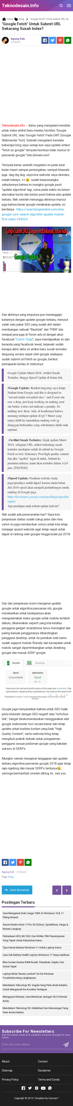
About (6, 1061)
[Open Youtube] (43, 1088)
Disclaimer (44, 1070)
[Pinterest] (60, 40)
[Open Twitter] (30, 1088)
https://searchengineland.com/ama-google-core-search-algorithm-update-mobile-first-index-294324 (33, 214)
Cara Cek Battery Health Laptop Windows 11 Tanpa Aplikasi (36, 954)
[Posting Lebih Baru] (66, 890)
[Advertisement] (36, 86)
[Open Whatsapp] (49, 1088)
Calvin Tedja (24, 339)
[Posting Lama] (56, 890)
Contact (43, 1061)
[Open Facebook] (23, 1088)
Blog (10, 877)
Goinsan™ (53, 1098)
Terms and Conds (49, 1079)
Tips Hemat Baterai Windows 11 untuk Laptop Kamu (32, 947)
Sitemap (7, 1070)
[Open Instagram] (36, 1088)
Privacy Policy (10, 1079)
